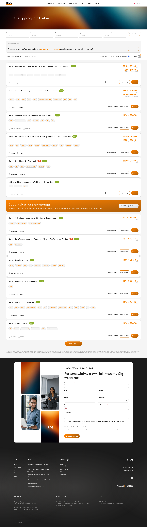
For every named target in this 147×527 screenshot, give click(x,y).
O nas (89, 3)
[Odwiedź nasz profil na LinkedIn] (140, 3)
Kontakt (97, 3)
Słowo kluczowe (11, 33)
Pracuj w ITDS (61, 3)
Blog (82, 3)
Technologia (34, 33)
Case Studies (73, 3)
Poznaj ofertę (50, 3)
